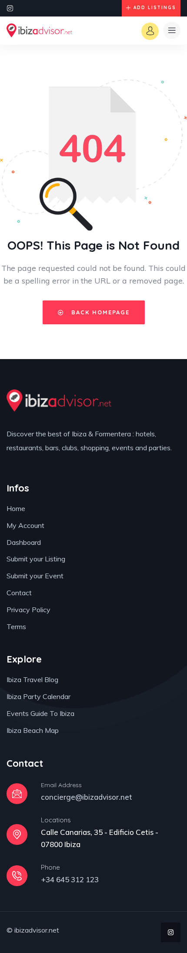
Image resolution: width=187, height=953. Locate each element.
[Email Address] (17, 793)
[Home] (39, 30)
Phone (50, 867)
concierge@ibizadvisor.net (86, 796)
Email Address (61, 785)
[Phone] (17, 875)
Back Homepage (99, 312)
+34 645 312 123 (70, 879)
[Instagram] (10, 8)
